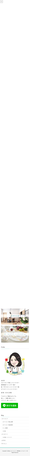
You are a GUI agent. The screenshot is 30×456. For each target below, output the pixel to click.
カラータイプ (5, 418)
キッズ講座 (5, 428)
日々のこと (4, 443)
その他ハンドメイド (7, 437)
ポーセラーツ (5, 434)
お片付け (4, 440)
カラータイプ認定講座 (8, 425)
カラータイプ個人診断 (8, 421)
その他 (4, 431)
